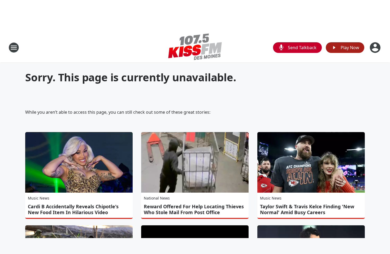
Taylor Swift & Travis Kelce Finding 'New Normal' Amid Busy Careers (307, 209)
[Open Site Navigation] (13, 47)
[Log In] (376, 47)
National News (157, 198)
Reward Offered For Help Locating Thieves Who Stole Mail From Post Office (194, 209)
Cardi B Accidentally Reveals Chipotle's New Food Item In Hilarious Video (73, 209)
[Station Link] (195, 47)
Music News (38, 198)
